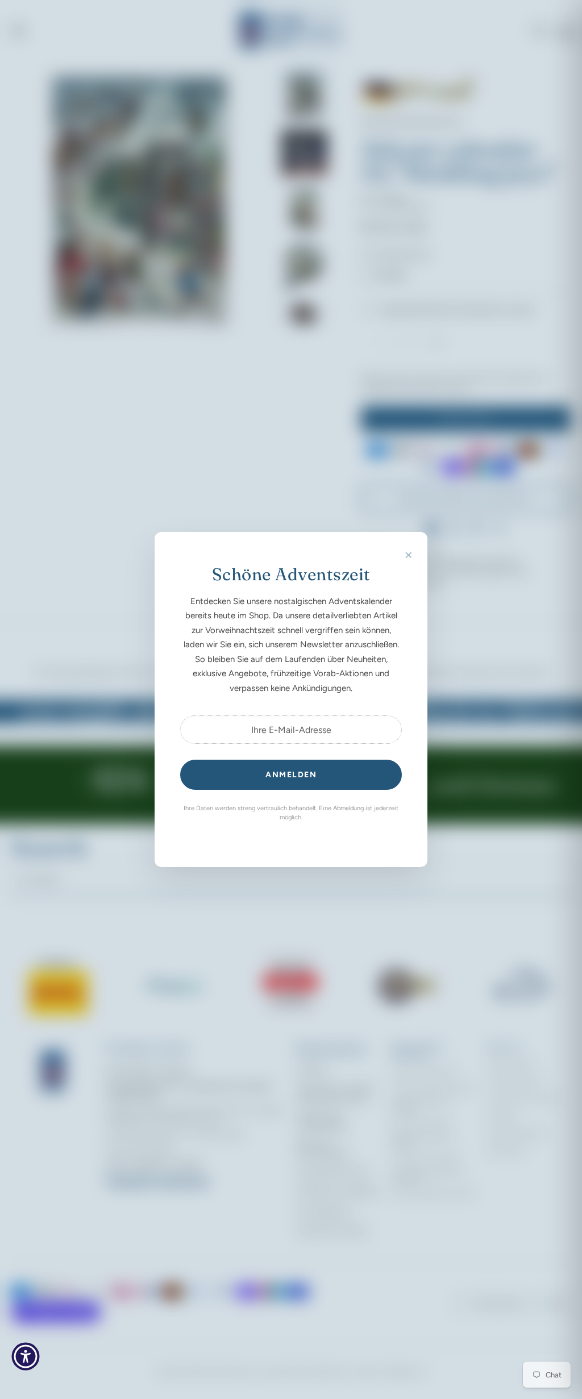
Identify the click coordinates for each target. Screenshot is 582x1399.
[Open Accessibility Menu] (25, 1356)
